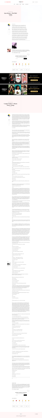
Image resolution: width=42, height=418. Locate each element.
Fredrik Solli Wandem (16, 52)
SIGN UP (25, 58)
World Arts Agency (24, 384)
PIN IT (21, 45)
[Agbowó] (21, 2)
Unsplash (19, 52)
